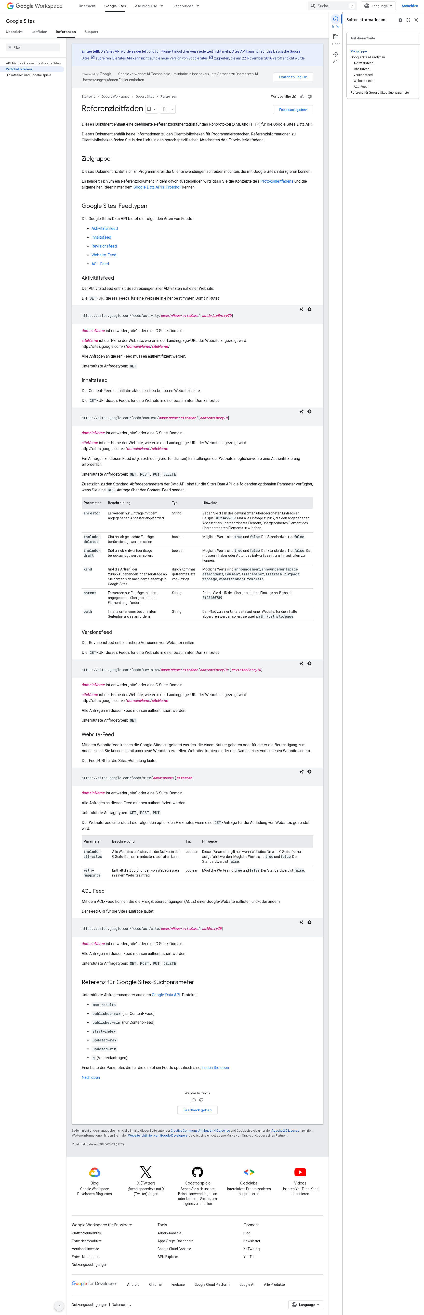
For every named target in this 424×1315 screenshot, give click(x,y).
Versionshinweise (85, 1249)
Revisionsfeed (104, 246)
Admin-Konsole (169, 1233)
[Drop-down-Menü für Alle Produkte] (163, 6)
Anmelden (410, 6)
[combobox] (332, 5)
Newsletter (251, 1241)
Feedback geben (293, 109)
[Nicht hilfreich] (309, 96)
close (416, 20)
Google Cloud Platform (212, 1284)
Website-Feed (104, 255)
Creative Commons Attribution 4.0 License (200, 1130)
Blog (246, 1233)
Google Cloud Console (174, 1249)
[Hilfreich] (302, 96)
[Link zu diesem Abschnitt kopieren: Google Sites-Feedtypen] (152, 206)
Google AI (246, 1284)
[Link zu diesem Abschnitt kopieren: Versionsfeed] (117, 633)
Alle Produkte (146, 6)
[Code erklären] (301, 309)
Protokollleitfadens (276, 181)
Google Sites (115, 6)
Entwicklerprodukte (87, 1241)
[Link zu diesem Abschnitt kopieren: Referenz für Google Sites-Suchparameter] (199, 983)
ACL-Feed (100, 264)
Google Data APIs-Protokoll (157, 187)
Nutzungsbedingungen (89, 1265)
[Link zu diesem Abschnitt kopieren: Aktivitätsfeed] (119, 278)
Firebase (178, 1284)
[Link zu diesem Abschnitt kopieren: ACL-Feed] (109, 891)
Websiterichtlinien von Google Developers (157, 1135)
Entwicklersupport (86, 1257)
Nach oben (91, 1077)
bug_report (400, 20)
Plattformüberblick (86, 1233)
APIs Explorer (168, 1257)
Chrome (155, 1284)
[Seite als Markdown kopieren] (164, 109)
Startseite (88, 96)
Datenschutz (122, 1305)
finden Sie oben (215, 1067)
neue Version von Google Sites (184, 58)
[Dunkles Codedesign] (309, 309)
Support (91, 31)
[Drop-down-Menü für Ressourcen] (199, 6)
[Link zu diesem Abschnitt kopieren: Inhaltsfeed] (112, 381)
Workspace (49, 6)
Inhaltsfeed (101, 237)
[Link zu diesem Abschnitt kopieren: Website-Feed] (119, 735)
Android (133, 1284)
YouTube (250, 1257)
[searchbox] (33, 47)
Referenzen (66, 31)
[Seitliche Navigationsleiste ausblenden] (59, 1306)
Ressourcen (183, 6)
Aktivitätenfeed (105, 228)
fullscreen (408, 20)
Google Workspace (115, 96)
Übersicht (87, 6)
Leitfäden (39, 31)
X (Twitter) (251, 1249)
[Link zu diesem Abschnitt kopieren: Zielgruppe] (115, 159)
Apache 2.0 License (285, 1130)
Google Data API (166, 995)
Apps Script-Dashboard (176, 1241)
